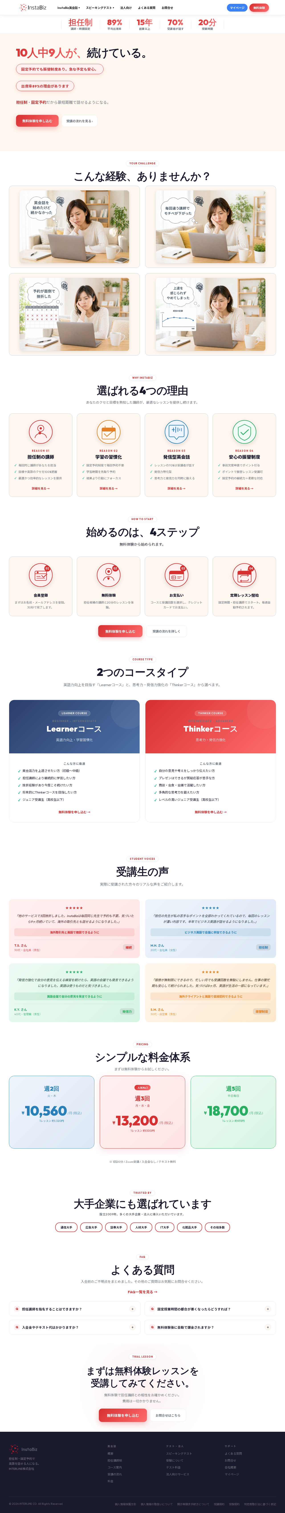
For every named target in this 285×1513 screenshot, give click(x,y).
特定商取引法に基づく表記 (260, 1504)
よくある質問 (146, 8)
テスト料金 (173, 1467)
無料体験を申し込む (37, 121)
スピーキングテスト (100, 8)
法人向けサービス (177, 1474)
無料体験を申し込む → (74, 812)
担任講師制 (115, 1460)
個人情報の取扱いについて (157, 1504)
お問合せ (167, 8)
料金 (110, 1481)
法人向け (126, 8)
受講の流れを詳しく (167, 631)
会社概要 (230, 1467)
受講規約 (219, 1504)
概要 (110, 1453)
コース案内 (115, 1467)
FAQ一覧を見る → (142, 1292)
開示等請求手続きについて (193, 1504)
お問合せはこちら (168, 1415)
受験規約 (234, 1504)
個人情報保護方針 (125, 1504)
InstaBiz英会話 (68, 8)
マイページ (237, 8)
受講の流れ (115, 1474)
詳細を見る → (41, 488)
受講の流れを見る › (79, 121)
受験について (174, 1460)
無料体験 (259, 8)
